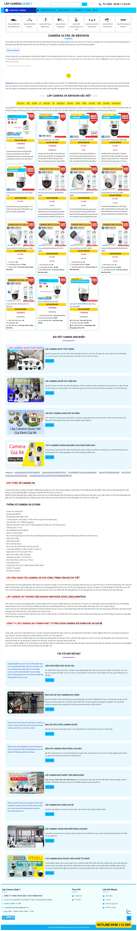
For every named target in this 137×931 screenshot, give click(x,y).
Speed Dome (116, 103)
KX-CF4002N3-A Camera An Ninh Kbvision (82, 472)
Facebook (78, 896)
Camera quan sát (47, 10)
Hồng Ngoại (61, 103)
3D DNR (34, 103)
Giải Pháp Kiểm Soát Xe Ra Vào (59, 666)
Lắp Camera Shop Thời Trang (59, 349)
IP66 (28, 103)
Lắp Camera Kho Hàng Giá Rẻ (59, 805)
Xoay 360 (92, 103)
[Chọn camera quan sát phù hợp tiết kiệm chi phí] (129, 24)
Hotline (113, 925)
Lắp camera (18, 3)
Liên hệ (95, 10)
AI (40, 103)
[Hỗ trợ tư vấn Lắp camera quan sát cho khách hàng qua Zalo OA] (129, 911)
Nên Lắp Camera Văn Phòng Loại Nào (63, 748)
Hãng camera (63, 10)
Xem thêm (49, 361)
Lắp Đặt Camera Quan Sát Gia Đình (62, 413)
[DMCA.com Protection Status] (8, 918)
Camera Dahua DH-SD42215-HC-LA (54, 472)
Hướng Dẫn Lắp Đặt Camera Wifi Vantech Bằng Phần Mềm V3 (50, 476)
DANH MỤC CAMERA (18, 10)
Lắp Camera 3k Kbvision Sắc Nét (69, 95)
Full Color (70, 103)
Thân (99, 103)
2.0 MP (78, 103)
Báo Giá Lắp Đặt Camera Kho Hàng (62, 695)
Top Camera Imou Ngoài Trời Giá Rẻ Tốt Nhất (67, 858)
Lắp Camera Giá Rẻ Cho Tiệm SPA (61, 381)
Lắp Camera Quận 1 (11, 889)
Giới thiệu (109, 896)
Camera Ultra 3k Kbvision (68, 35)
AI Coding (106, 103)
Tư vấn (88, 10)
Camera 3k (9, 83)
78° (53, 103)
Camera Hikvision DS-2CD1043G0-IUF (27, 472)
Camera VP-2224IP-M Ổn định (109, 472)
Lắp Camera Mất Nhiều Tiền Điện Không (64, 775)
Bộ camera (77, 10)
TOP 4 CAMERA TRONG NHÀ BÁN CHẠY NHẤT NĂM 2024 (70, 445)
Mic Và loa (20, 103)
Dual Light (46, 103)
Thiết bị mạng (110, 907)
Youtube (78, 900)
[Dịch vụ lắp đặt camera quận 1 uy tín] (38, 10)
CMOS (84, 103)
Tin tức (108, 900)
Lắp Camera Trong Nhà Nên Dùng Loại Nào (66, 829)
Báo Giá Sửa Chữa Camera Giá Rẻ (61, 724)
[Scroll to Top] (129, 918)
